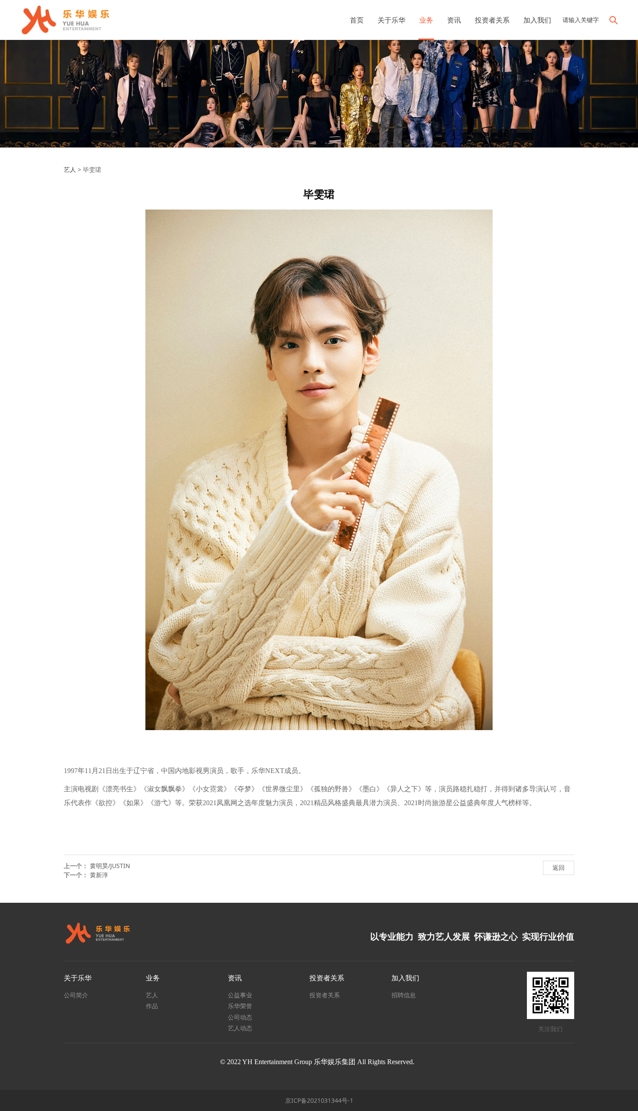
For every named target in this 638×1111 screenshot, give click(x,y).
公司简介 (76, 995)
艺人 (70, 169)
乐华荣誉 (240, 1006)
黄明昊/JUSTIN (110, 866)
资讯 (454, 20)
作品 (152, 1006)
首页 (357, 20)
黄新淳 (99, 875)
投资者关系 (492, 20)
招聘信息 (403, 995)
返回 (558, 867)
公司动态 (240, 1017)
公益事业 (240, 995)
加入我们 (537, 20)
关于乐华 (391, 20)
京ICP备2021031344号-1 (319, 1100)
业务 (426, 20)
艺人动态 (240, 1028)
